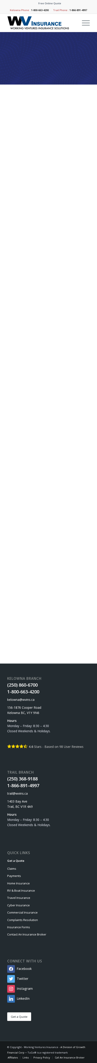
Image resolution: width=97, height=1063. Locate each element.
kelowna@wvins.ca (32, 557)
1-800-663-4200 (40, 10)
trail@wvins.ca (29, 624)
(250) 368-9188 (30, 608)
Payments (14, 876)
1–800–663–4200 (35, 547)
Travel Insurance (18, 898)
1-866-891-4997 (78, 10)
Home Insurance (18, 883)
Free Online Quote (49, 3)
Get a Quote (15, 861)
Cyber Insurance (18, 905)
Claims (11, 869)
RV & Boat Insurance (21, 890)
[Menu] (83, 23)
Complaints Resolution (22, 920)
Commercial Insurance (22, 912)
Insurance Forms (18, 927)
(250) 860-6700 (30, 542)
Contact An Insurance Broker (26, 934)
